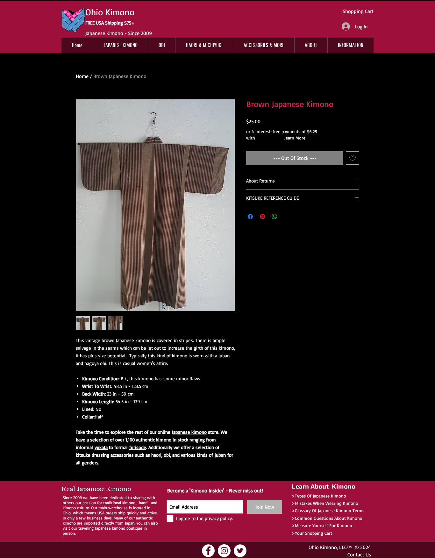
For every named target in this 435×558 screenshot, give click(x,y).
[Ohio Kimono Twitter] (240, 550)
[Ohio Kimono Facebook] (208, 550)
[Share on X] (286, 216)
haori (156, 455)
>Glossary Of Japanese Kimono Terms (328, 510)
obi (167, 455)
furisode (137, 447)
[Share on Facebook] (250, 216)
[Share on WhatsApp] (274, 216)
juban (220, 455)
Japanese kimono (189, 432)
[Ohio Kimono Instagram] (224, 550)
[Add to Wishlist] (352, 158)
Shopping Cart (358, 11)
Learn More (294, 137)
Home (82, 76)
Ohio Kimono (323, 547)
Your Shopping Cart (313, 533)
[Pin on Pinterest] (262, 216)
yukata (101, 447)
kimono (128, 502)
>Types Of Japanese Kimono (319, 495)
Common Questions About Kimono (328, 518)
